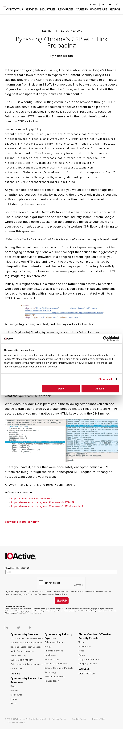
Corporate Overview (88, 659)
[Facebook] (117, 5)
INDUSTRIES (47, 9)
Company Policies (87, 664)
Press (81, 651)
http (36, 522)
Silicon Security (18, 655)
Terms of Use (98, 719)
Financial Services (54, 651)
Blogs (13, 686)
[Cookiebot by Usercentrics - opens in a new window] (105, 338)
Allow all (100, 388)
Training (15, 673)
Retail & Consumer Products (59, 668)
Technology (50, 672)
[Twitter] (110, 5)
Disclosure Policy (16, 722)
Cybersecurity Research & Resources (26, 680)
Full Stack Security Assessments (26, 638)
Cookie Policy (79, 719)
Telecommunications (55, 677)
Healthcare (50, 655)
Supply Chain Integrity (21, 660)
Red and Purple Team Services (25, 647)
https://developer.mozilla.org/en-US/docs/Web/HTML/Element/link (47, 506)
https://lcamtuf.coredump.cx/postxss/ (32, 498)
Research (15, 690)
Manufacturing (52, 659)
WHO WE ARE (98, 9)
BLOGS (93, 5)
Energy (48, 646)
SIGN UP (62, 600)
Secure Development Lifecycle (26, 643)
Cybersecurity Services (24, 634)
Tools (13, 703)
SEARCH (114, 9)
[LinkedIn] (103, 5)
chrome (21, 522)
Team (81, 642)
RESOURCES (66, 9)
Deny (61, 388)
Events (81, 655)
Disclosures (16, 695)
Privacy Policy (59, 719)
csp (30, 522)
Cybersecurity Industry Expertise (58, 636)
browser (10, 522)
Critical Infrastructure (55, 642)
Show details (105, 379)
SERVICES (31, 9)
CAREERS (82, 9)
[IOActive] (4, 6)
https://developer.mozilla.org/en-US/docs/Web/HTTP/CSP (43, 502)
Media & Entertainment (56, 664)
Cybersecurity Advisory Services (26, 664)
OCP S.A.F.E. (16, 668)
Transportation (52, 681)
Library (13, 699)
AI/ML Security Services (22, 651)
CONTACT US (14, 9)
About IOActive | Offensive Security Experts (94, 636)
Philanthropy (84, 646)
